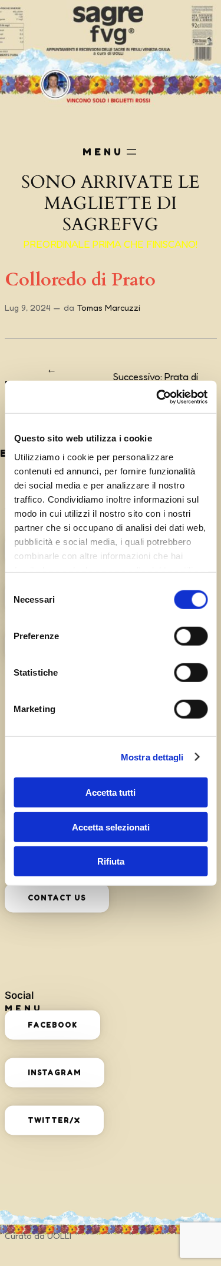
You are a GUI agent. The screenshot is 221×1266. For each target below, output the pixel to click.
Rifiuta (110, 861)
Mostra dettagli (152, 757)
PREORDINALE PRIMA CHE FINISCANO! (110, 244)
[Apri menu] (131, 152)
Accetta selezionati (111, 827)
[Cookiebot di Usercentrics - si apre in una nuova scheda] (157, 396)
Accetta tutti (110, 792)
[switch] (190, 636)
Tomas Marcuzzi (108, 308)
